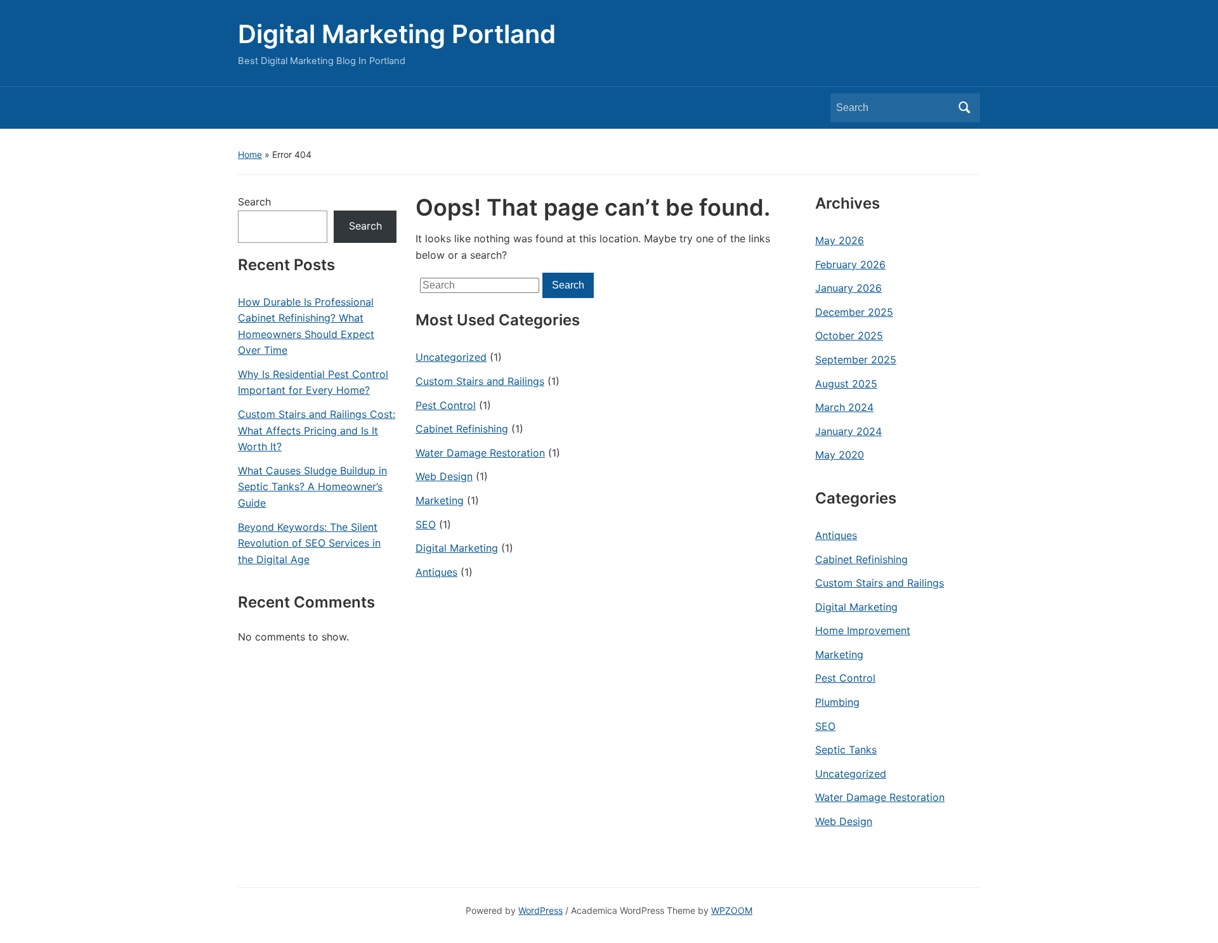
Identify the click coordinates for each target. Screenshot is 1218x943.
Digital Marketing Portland (397, 33)
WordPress (540, 910)
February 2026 (850, 264)
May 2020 (839, 454)
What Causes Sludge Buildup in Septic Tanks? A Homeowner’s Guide (312, 486)
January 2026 (848, 288)
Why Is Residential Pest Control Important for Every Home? (313, 382)
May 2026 (839, 240)
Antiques (436, 572)
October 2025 (849, 335)
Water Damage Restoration (480, 452)
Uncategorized (451, 357)
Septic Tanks (846, 749)
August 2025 (846, 383)
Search (964, 107)
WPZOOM (731, 910)
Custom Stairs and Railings (480, 381)
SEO (426, 524)
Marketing (440, 500)
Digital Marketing (457, 548)
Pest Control (446, 405)
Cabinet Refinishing (462, 428)
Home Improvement (862, 630)
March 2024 (844, 407)
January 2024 (848, 431)
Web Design (444, 476)
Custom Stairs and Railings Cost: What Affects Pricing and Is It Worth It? (316, 430)
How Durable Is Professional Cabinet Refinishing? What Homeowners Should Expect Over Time (306, 326)
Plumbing (837, 702)
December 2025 (854, 312)
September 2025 (855, 359)
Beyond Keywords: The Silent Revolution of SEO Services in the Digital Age (309, 543)
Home (250, 154)
